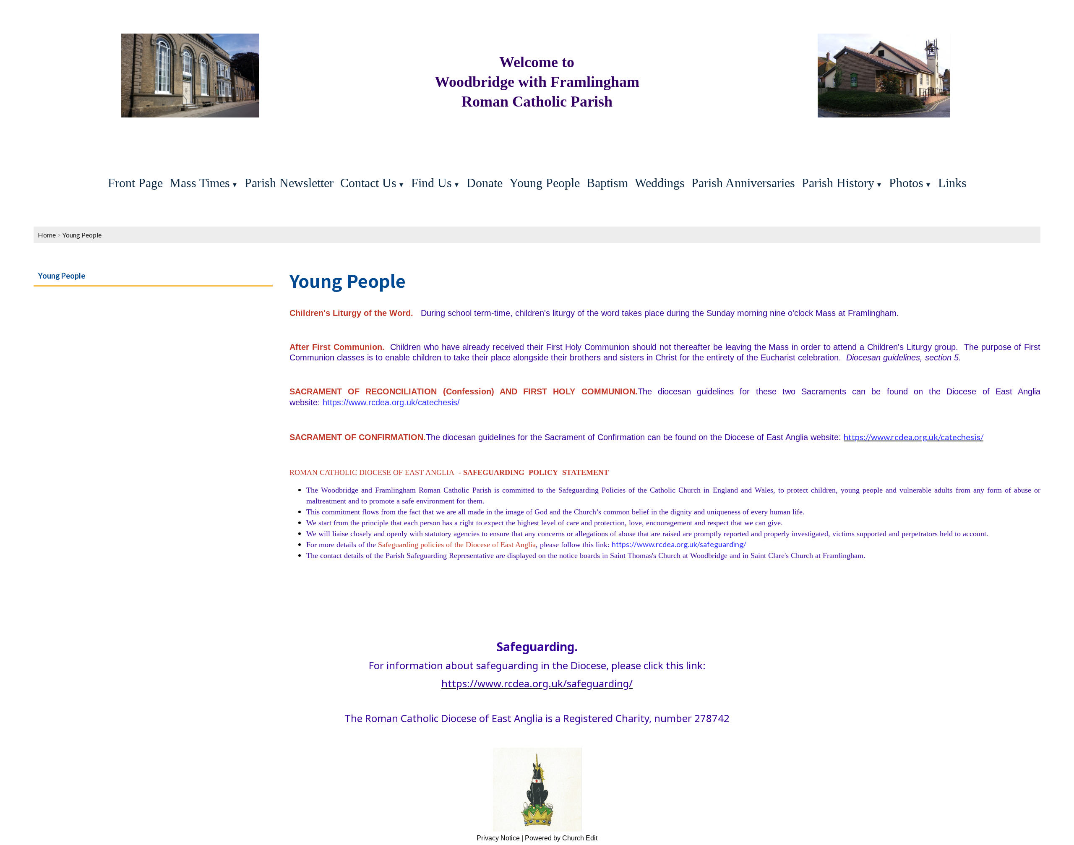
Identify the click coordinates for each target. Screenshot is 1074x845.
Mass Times (199, 183)
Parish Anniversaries (743, 183)
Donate (485, 183)
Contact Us (368, 183)
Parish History (838, 183)
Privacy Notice (498, 838)
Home (47, 235)
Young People (544, 183)
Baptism (607, 183)
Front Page (135, 183)
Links (952, 183)
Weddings (660, 183)
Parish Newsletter (289, 183)
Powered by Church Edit (561, 838)
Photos (906, 183)
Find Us (431, 183)
